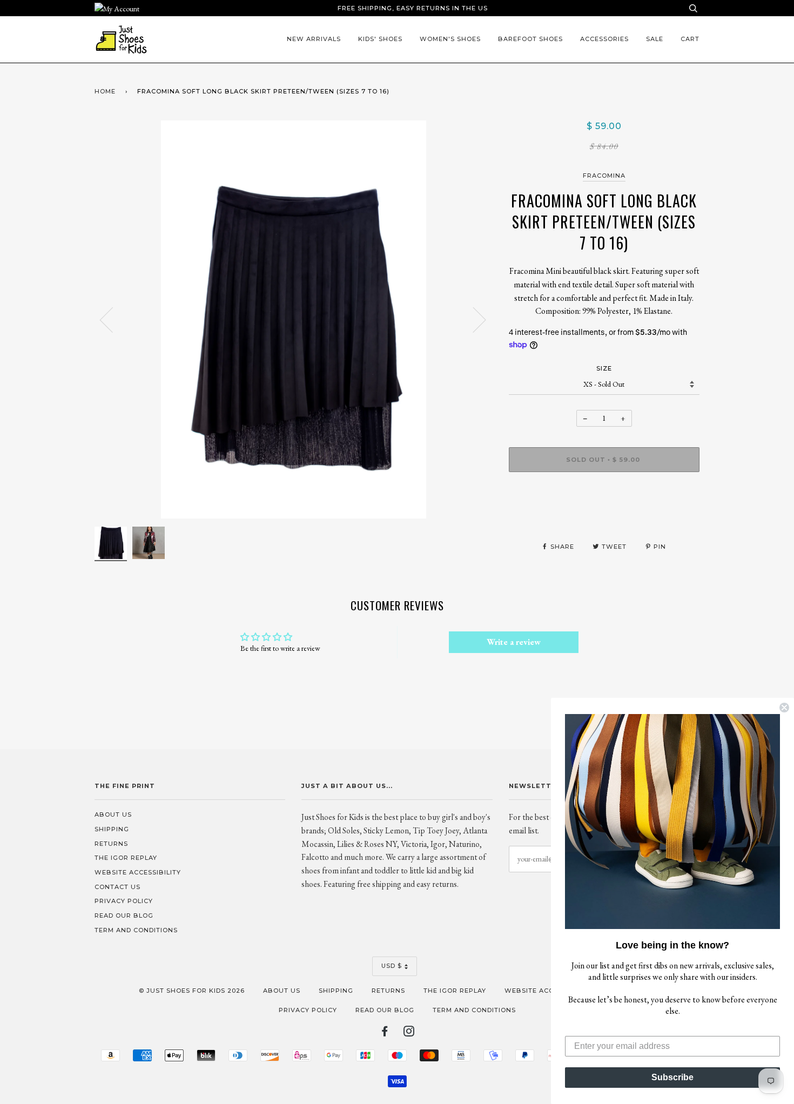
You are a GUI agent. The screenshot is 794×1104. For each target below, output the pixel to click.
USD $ (391, 966)
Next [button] (473, 319)
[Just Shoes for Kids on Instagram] (409, 1033)
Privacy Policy (124, 901)
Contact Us (117, 887)
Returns (111, 843)
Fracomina (604, 175)
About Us (113, 814)
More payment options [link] (604, 517)
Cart (690, 39)
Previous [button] (113, 319)
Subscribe (672, 1077)
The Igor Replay (126, 857)
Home (105, 91)
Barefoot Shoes (530, 39)
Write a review (514, 642)
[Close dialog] (784, 707)
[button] (672, 821)
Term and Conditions (136, 930)
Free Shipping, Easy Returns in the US (413, 8)
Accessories (604, 39)
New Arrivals (314, 39)
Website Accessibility (138, 872)
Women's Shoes (450, 39)
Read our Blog (124, 915)
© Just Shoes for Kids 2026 (192, 990)
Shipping (112, 829)
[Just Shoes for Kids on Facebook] (385, 1033)
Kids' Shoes (380, 39)
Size (604, 368)
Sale (654, 39)
